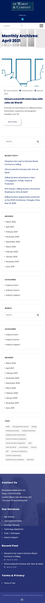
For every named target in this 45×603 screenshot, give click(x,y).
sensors (34, 447)
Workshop (30, 459)
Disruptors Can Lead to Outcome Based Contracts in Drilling (21, 163)
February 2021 (12, 232)
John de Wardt (12, 91)
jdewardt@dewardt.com (16, 490)
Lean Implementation (13, 521)
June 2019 (10, 267)
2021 (12, 45)
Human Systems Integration (15, 443)
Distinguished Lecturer (21, 426)
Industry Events (12, 290)
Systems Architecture (19, 451)
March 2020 (11, 247)
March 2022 (11, 222)
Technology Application (14, 529)
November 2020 (12, 237)
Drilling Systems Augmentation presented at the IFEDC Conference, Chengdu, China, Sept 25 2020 (22, 200)
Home (4, 45)
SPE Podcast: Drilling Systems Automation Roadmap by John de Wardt (22, 190)
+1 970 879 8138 (14, 494)
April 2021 (10, 227)
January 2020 (11, 257)
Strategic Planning (11, 525)
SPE (7, 451)
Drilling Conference (28, 431)
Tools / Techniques (12, 533)
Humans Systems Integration (16, 439)
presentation (23, 447)
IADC (30, 443)
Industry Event (27, 91)
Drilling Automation (12, 431)
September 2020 (13, 242)
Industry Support (13, 295)
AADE (8, 426)
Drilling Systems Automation (16, 435)
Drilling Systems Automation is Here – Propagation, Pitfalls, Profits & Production (20, 180)
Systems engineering (13, 455)
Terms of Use (9, 583)
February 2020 (12, 252)
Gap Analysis (9, 517)
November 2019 (12, 262)
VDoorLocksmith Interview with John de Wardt (21, 171)
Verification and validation (15, 459)
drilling (34, 426)
